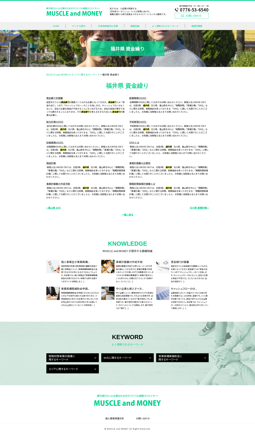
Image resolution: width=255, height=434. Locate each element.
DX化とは (134, 142)
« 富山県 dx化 (53, 207)
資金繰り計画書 (54, 98)
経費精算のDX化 (137, 98)
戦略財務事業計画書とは (142, 184)
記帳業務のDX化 (54, 142)
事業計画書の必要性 (140, 163)
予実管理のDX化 (137, 122)
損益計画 (51, 163)
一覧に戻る (127, 214)
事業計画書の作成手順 (58, 184)
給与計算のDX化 (54, 122)
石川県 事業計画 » (199, 207)
